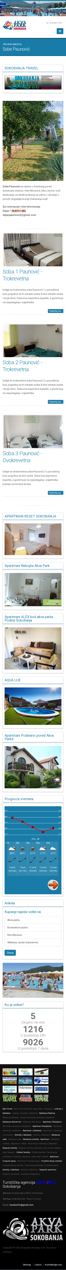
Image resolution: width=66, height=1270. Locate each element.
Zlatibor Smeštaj (23, 1152)
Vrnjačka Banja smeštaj (51, 1161)
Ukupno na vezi (33, 1022)
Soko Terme (7, 1109)
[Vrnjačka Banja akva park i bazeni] (42, 1098)
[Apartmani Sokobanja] (10, 1081)
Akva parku (13, 920)
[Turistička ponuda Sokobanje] (10, 1098)
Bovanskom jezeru (17, 927)
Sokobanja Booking (47, 1113)
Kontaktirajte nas (53, 1264)
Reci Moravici (14, 935)
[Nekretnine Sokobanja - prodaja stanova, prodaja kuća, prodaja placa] (26, 1090)
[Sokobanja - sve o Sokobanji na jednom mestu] (33, 82)
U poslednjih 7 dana (33, 1048)
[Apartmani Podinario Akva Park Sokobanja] (33, 767)
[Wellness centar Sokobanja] (10, 1090)
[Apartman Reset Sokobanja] (33, 539)
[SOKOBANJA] (26, 1072)
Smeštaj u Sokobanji (23, 1135)
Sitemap (27, 1264)
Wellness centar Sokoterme (22, 942)
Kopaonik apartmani (47, 1170)
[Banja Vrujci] (42, 1081)
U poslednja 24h (33, 1035)
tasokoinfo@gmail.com (21, 1205)
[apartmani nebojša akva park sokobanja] (33, 589)
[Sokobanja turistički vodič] (10, 1072)
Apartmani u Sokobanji (32, 1130)
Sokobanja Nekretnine (12, 1122)
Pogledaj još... (55, 311)
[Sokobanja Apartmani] (42, 1090)
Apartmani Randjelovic (42, 1126)
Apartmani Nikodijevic (52, 1122)
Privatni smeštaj (12, 44)
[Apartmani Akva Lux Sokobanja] (33, 706)
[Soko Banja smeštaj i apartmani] (42, 1072)
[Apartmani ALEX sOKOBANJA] (33, 648)
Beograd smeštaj (10, 1148)
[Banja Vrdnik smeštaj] (26, 1081)
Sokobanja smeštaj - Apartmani (36, 1139)
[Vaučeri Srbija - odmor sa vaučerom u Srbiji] (26, 1098)
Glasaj (10, 952)
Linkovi (38, 1264)
